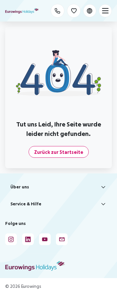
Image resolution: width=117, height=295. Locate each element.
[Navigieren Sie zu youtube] (45, 239)
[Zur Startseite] (22, 11)
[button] (58, 187)
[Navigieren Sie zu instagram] (11, 239)
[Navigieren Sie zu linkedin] (28, 239)
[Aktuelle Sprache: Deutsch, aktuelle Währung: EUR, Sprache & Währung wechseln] (89, 10)
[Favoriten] (74, 11)
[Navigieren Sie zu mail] (62, 239)
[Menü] (105, 10)
